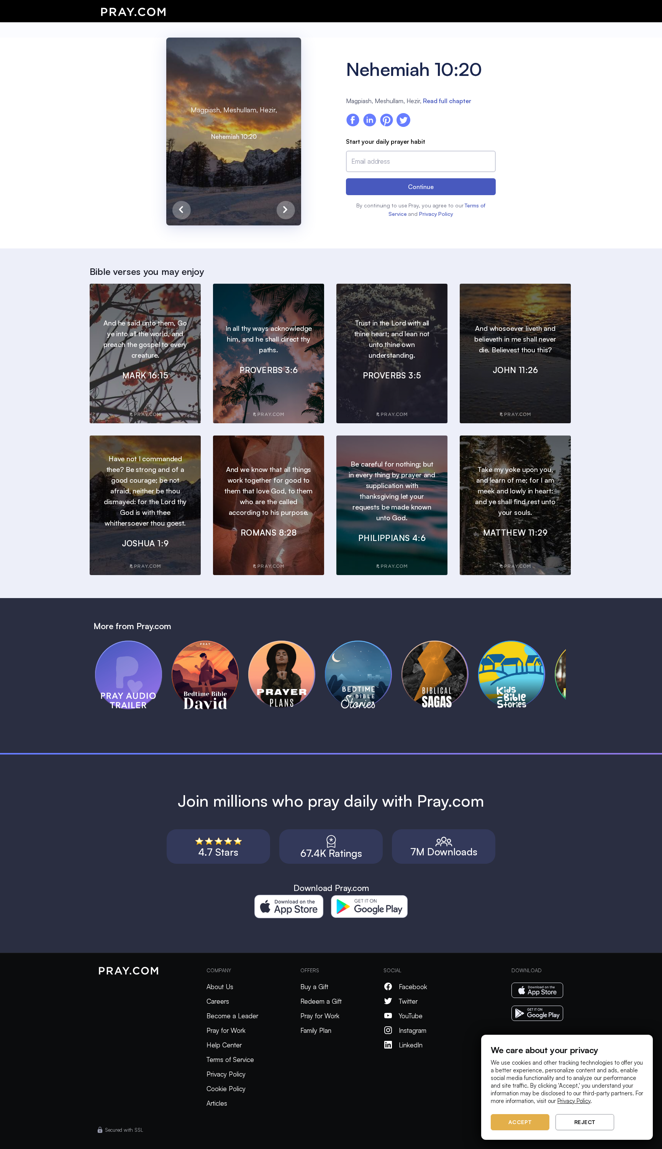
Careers (217, 1001)
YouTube (411, 1016)
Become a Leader (232, 1016)
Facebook (413, 987)
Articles (216, 1103)
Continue (421, 187)
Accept (520, 1122)
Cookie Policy (226, 1089)
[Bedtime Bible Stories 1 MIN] (363, 644)
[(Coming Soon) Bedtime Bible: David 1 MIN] (210, 644)
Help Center (224, 1045)
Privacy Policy (436, 213)
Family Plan (315, 1030)
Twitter (408, 1001)
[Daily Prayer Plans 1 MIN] (286, 644)
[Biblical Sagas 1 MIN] (439, 644)
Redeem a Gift (321, 1001)
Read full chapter (447, 101)
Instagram (412, 1030)
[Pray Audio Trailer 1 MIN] (133, 644)
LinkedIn (411, 1045)
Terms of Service (230, 1059)
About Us (219, 987)
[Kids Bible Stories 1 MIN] (516, 644)
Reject (585, 1122)
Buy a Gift (314, 987)
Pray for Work (226, 1030)
